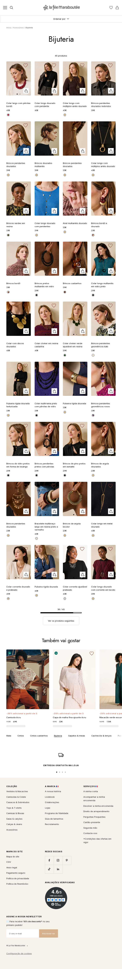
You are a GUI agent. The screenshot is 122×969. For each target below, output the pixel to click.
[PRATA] (65, 598)
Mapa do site (12, 856)
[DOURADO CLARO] (65, 115)
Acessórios (18, 27)
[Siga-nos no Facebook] (49, 860)
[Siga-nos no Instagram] (58, 860)
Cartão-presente (91, 822)
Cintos (20, 735)
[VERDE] (8, 235)
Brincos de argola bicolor (72, 525)
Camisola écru (13, 717)
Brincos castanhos (72, 283)
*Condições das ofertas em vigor (97, 840)
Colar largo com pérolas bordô (18, 105)
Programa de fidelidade (56, 813)
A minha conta (90, 791)
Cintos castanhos (39, 735)
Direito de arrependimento (96, 811)
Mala (8, 735)
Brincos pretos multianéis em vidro (44, 285)
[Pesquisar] (11, 7)
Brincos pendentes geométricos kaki (100, 345)
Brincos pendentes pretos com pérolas (44, 465)
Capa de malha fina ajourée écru (69, 717)
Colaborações (52, 802)
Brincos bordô (13, 283)
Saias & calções (14, 818)
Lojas (47, 808)
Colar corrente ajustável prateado (75, 588)
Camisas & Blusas (15, 813)
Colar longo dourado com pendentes (45, 225)
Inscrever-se (48, 933)
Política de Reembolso (17, 884)
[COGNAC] (65, 292)
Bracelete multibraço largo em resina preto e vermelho (46, 526)
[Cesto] (117, 7)
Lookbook (50, 797)
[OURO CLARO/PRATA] (8, 598)
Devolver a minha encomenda (98, 806)
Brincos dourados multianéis (43, 165)
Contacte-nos (90, 833)
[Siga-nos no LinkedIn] (58, 869)
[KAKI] (93, 355)
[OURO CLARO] (93, 535)
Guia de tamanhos (54, 818)
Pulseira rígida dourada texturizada (18, 405)
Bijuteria (58, 735)
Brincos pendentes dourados (15, 165)
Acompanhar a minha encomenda (94, 799)
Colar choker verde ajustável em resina (72, 345)
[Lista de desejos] (111, 7)
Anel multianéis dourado (75, 223)
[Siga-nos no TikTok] (49, 869)
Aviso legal (11, 867)
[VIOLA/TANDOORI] (93, 415)
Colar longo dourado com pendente (45, 105)
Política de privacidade (17, 878)
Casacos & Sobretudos (17, 802)
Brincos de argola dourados (100, 465)
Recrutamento (52, 824)
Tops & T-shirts (14, 808)
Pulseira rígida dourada (74, 403)
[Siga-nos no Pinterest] (66, 860)
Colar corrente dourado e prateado (18, 588)
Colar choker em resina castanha (46, 345)
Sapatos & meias (76, 735)
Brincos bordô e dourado (99, 225)
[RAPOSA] (8, 115)
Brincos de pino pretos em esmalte (74, 465)
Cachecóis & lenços (101, 735)
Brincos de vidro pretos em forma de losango (18, 465)
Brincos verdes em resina (15, 225)
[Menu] (5, 8)
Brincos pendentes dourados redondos (101, 105)
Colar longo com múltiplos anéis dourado (75, 105)
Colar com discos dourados (15, 345)
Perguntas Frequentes (94, 817)
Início (8, 27)
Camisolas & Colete (16, 797)
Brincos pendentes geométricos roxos (100, 405)
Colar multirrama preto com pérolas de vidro (46, 405)
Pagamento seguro (15, 873)
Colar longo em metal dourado (101, 525)
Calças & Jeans (14, 824)
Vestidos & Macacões (17, 791)
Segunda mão (90, 828)
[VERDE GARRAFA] (65, 355)
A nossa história (53, 791)
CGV (8, 862)
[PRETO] (36, 295)
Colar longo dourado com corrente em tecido (103, 588)
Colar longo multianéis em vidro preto (102, 285)
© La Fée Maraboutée (15, 945)
